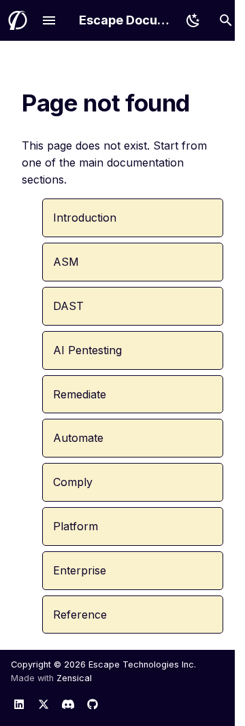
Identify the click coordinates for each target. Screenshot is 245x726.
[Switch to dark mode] (193, 20)
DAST (68, 306)
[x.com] (43, 704)
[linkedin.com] (19, 704)
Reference (80, 614)
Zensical (74, 678)
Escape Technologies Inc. (142, 664)
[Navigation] (49, 20)
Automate (78, 438)
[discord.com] (68, 704)
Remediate (79, 394)
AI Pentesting (87, 350)
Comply (73, 482)
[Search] (226, 20)
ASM (66, 262)
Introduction (84, 217)
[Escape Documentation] (18, 20)
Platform (75, 526)
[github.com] (92, 704)
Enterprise (79, 570)
